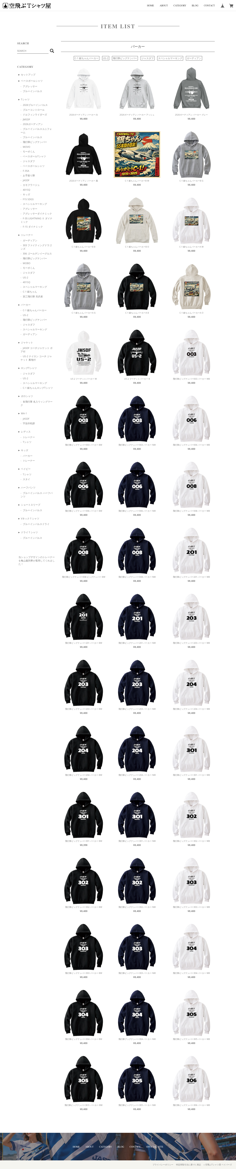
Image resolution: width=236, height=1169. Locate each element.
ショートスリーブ (30, 504)
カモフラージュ (31, 185)
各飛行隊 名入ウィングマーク (37, 403)
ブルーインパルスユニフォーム (36, 130)
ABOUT (164, 5)
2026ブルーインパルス (35, 105)
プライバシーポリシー (163, 1164)
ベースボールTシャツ (34, 156)
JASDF (26, 180)
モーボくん (29, 151)
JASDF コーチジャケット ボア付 (37, 349)
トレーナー (27, 235)
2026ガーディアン (33, 124)
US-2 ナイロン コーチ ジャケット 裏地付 (36, 358)
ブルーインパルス (32, 91)
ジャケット (27, 342)
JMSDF (26, 119)
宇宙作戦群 (29, 423)
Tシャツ (25, 99)
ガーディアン (30, 240)
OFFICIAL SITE (154, 1146)
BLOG (195, 5)
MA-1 (24, 413)
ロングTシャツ (29, 368)
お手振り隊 (29, 175)
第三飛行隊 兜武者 (33, 296)
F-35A (26, 170)
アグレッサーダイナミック (37, 213)
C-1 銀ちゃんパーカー (35, 310)
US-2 (25, 277)
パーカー (26, 304)
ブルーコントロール (34, 109)
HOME (150, 5)
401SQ (26, 189)
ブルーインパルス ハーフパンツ (37, 494)
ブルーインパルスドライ (36, 524)
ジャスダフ (29, 161)
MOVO (26, 146)
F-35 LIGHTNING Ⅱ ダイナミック (36, 220)
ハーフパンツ (28, 487)
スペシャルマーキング (35, 203)
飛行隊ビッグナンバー (35, 142)
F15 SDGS (28, 199)
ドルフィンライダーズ (35, 114)
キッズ (26, 194)
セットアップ (28, 74)
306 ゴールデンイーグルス (37, 253)
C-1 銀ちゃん (30, 291)
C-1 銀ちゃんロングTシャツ (38, 387)
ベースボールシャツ (32, 80)
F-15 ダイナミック (33, 226)
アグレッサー (30, 86)
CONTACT (209, 5)
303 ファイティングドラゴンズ (36, 247)
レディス (26, 431)
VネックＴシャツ (30, 518)
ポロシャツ (27, 396)
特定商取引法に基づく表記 (188, 1164)
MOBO (26, 263)
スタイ (26, 479)
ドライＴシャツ (29, 532)
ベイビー (26, 468)
